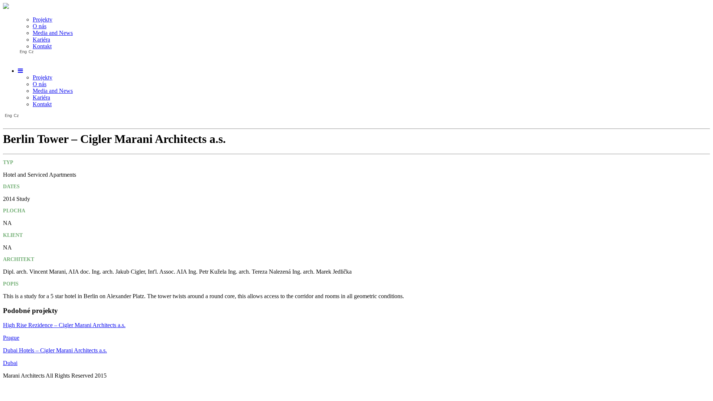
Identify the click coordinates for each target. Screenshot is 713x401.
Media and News (53, 33)
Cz (31, 52)
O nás (39, 26)
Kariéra (41, 39)
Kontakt (42, 46)
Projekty (42, 19)
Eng (23, 52)
